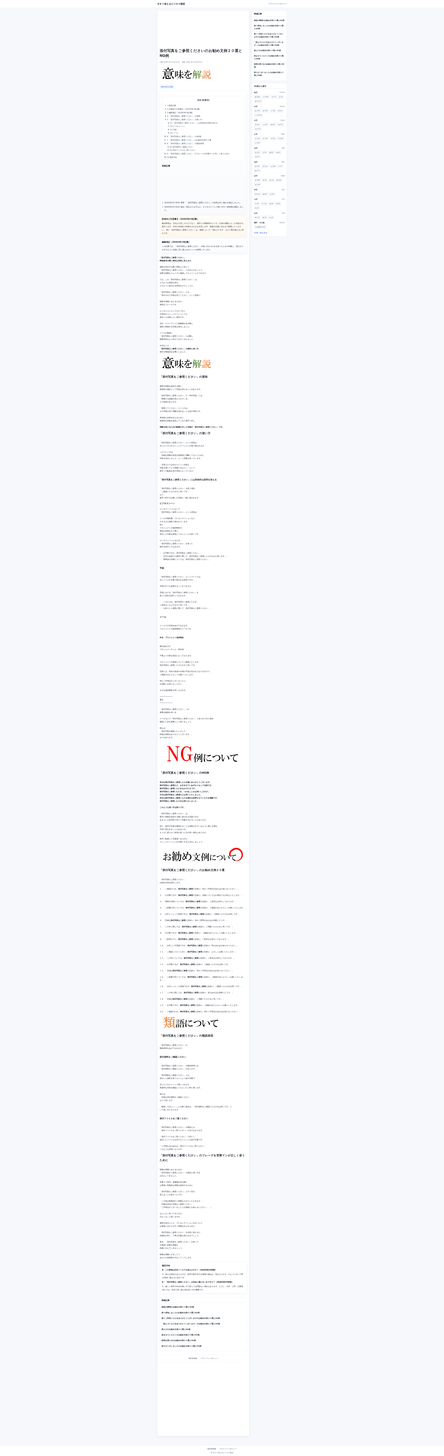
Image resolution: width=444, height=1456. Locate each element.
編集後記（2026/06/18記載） (180, 112)
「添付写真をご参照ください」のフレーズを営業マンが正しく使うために (198, 153)
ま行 (269, 176)
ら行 (269, 199)
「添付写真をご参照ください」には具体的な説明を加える (194, 123)
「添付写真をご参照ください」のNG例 (184, 136)
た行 (269, 134)
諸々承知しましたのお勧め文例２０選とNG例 (181, 1312)
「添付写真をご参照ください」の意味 (183, 116)
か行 (269, 106)
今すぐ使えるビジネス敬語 (171, 3)
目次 (203, 100)
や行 (269, 190)
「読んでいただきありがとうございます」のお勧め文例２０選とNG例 (191, 1324)
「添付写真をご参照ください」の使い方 (184, 119)
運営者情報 (192, 1358)
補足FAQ (172, 157)
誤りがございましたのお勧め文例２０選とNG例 (181, 1346)
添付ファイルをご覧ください (183, 150)
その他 (260, 227)
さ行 (269, 120)
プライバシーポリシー (277, 4)
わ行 (269, 213)
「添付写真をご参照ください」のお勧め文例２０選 (189, 140)
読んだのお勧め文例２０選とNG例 (176, 1329)
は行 (269, 162)
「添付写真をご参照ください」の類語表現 (185, 143)
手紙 (173, 130)
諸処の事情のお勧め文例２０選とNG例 (178, 1307)
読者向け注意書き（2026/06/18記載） (184, 109)
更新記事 (171, 105)
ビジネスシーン (177, 126)
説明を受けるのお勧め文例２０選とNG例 (179, 1340)
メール (174, 133)
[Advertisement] (222, 29)
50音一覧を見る (260, 233)
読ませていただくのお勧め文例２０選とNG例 (181, 1335)
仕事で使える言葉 (167, 87)
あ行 (269, 92)
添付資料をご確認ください (181, 147)
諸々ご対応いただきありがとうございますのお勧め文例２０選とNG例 (191, 1318)
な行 (269, 148)
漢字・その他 (269, 223)
